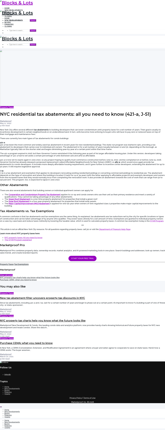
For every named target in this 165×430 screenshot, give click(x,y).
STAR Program (157, 221)
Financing (9, 24)
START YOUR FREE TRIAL (82, 258)
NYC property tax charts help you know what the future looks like (43, 320)
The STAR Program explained (18, 240)
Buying (7, 22)
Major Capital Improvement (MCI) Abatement (29, 203)
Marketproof (6, 121)
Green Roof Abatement (19, 199)
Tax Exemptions (21, 264)
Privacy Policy (76, 398)
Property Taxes (7, 107)
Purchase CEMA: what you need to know (26, 343)
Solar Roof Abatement (19, 201)
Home (7, 8)
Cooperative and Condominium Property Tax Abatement (34, 194)
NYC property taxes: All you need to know (23, 237)
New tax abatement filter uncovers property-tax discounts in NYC (42, 298)
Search (33, 20)
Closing (8, 16)
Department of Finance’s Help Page (114, 229)
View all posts (6, 275)
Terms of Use (89, 398)
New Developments (13, 20)
